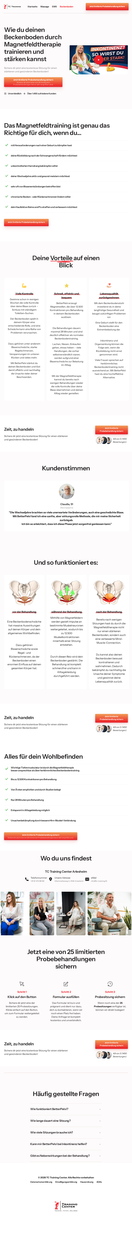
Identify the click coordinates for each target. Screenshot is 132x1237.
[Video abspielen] (98, 59)
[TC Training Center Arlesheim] (12, 6)
